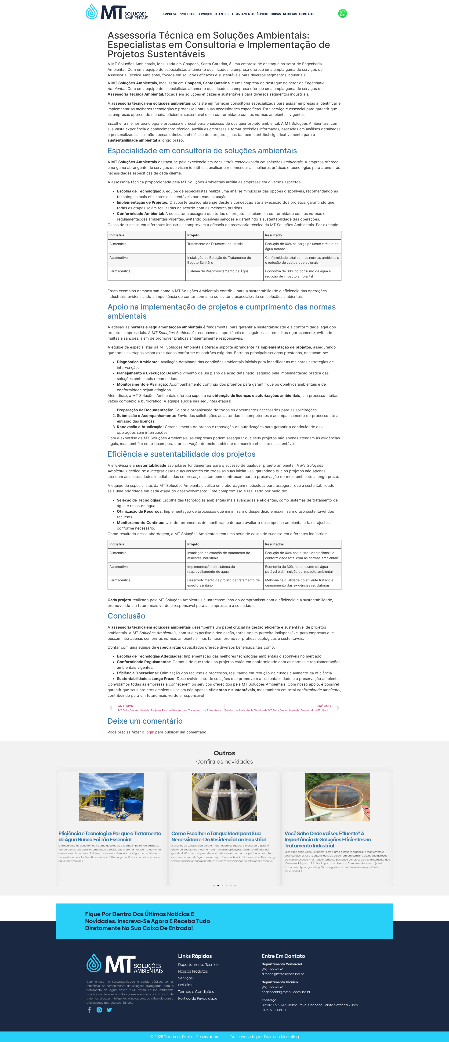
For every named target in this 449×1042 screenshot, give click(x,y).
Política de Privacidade (197, 998)
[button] (214, 885)
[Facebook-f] (89, 1010)
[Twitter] (109, 1010)
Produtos (187, 14)
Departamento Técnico (249, 14)
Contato (306, 14)
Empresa (170, 14)
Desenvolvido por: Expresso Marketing (265, 1036)
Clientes (221, 14)
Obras (276, 14)
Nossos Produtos (193, 971)
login (149, 732)
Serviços (205, 14)
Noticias (290, 14)
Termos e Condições (196, 991)
